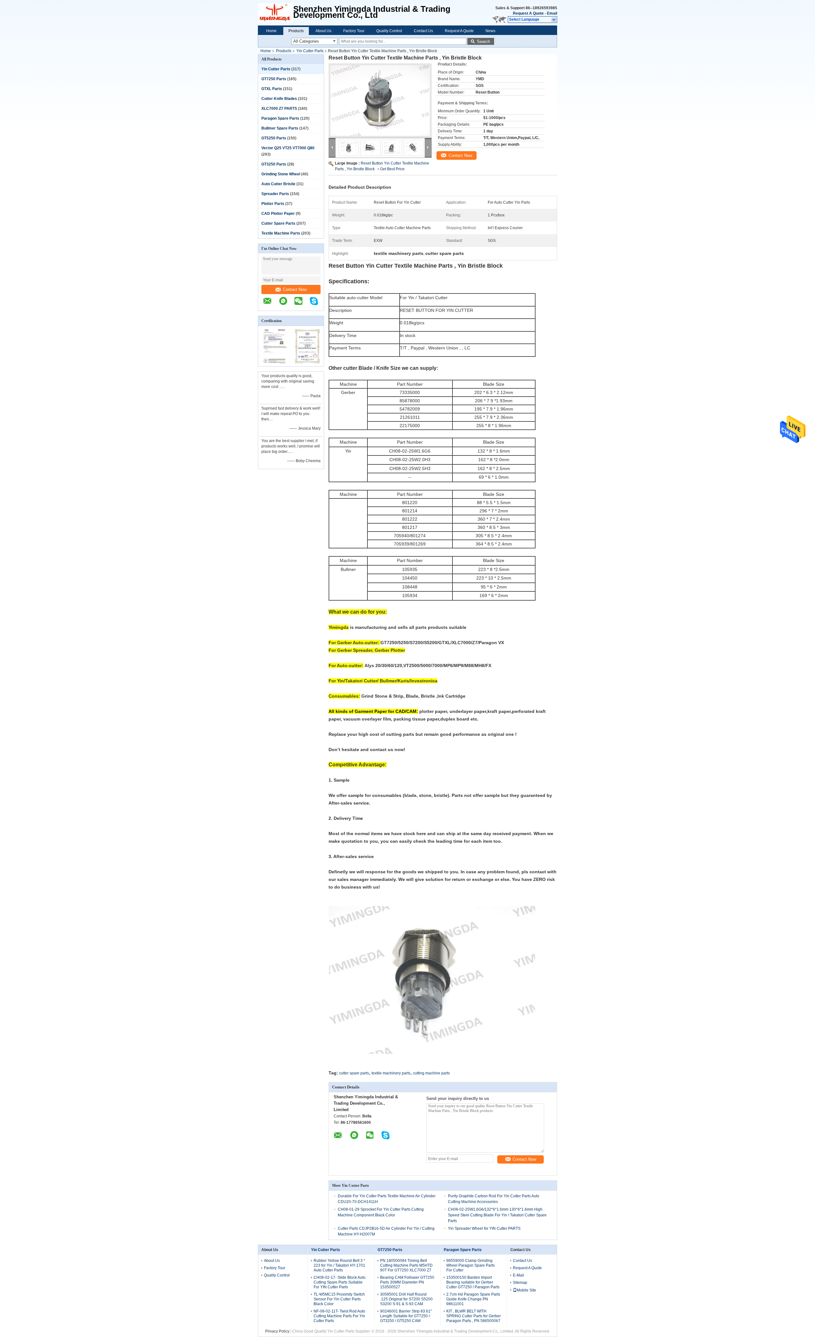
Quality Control (389, 31)
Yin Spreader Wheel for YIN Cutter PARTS (484, 1228)
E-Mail (518, 1275)
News (490, 31)
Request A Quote (528, 13)
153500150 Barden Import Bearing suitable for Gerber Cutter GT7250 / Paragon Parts (473, 1282)
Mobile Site (526, 1290)
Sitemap (520, 1282)
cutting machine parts (431, 1073)
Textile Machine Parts (280, 233)
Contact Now (295, 289)
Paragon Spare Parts (280, 118)
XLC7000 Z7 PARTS (279, 108)
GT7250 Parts (273, 79)
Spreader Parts (275, 194)
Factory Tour (354, 31)
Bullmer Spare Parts (279, 128)
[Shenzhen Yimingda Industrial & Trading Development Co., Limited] (270, 304)
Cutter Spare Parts (278, 223)
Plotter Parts (272, 203)
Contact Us (423, 31)
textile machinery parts (391, 1073)
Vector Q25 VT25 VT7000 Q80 (288, 148)
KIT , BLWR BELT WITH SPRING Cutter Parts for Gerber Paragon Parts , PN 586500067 (473, 1316)
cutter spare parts (354, 1073)
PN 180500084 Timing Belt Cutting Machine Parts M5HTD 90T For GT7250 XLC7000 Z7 (406, 1265)
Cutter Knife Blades (279, 98)
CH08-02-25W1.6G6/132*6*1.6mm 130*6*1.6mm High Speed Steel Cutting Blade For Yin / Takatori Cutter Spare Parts (497, 1215)
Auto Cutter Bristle (278, 184)
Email (552, 13)
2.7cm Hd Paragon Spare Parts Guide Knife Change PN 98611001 (473, 1299)
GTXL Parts (271, 89)
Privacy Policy (277, 1331)
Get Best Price (392, 169)
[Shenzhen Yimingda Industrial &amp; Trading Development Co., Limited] (275, 12)
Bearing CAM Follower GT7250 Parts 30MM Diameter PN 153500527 (407, 1282)
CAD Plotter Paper (278, 213)
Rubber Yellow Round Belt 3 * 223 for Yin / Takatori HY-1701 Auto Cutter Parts (339, 1265)
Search (483, 41)
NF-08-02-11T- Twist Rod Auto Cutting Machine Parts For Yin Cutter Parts (339, 1316)
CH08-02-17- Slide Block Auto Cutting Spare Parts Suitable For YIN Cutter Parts (339, 1282)
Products (296, 31)
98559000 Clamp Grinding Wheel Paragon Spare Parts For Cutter (470, 1265)
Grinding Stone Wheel (280, 174)
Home (271, 31)
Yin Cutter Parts (309, 51)
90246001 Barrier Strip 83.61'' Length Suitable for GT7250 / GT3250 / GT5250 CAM (406, 1316)
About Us (323, 31)
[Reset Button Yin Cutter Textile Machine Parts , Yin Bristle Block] (380, 100)
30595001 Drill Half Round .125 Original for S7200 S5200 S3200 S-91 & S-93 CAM (406, 1299)
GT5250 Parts (273, 138)
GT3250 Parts (273, 164)
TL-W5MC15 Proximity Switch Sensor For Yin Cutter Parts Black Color (339, 1299)
